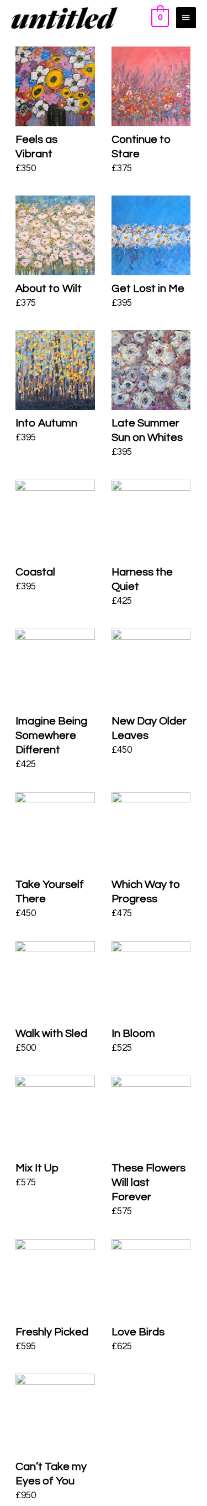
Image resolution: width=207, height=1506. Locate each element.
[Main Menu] (186, 17)
